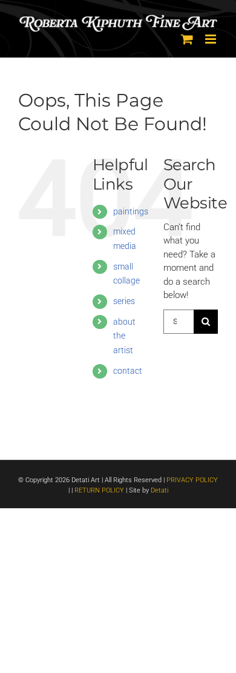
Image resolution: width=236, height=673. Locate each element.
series (124, 301)
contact (127, 371)
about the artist (124, 336)
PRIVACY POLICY (192, 480)
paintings (130, 211)
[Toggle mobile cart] (187, 39)
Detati (159, 490)
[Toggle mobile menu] (211, 39)
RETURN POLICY (99, 490)
